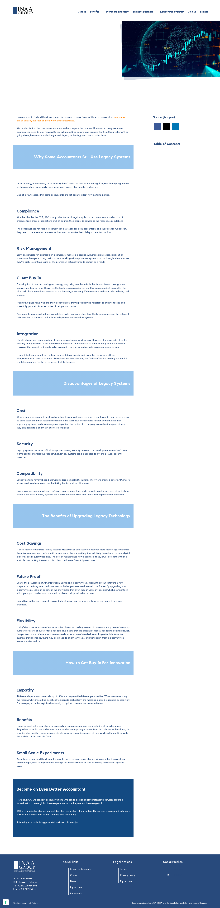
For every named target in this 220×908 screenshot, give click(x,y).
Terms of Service (199, 903)
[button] (100, 12)
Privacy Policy (182, 903)
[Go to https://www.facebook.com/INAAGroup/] (187, 870)
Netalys (35, 903)
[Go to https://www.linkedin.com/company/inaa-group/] (187, 875)
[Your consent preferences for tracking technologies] (6, 902)
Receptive (25, 903)
